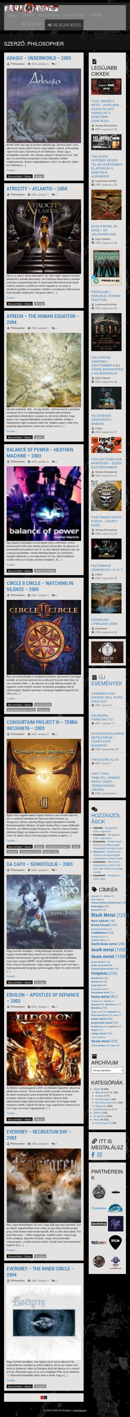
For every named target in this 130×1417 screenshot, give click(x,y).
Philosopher (17, 64)
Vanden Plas (50, 852)
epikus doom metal (101, 965)
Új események (106, 680)
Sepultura (114, 1026)
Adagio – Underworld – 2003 (39, 58)
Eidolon (39, 1119)
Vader (115, 1045)
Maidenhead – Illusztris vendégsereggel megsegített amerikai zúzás (108, 845)
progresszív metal (30, 852)
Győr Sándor (102, 239)
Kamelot (12, 852)
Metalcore (113, 1004)
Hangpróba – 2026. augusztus (106, 829)
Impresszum (79, 1410)
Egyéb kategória (102, 1109)
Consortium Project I (58, 846)
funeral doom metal (105, 968)
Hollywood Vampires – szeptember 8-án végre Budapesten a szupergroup (107, 365)
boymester (101, 628)
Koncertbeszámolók (105, 1102)
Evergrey (40, 1256)
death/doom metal (108, 944)
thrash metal (104, 1041)
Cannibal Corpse (99, 937)
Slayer (97, 1030)
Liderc (99, 428)
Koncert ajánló (103, 1099)
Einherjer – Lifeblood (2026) (104, 621)
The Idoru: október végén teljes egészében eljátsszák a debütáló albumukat (106, 166)
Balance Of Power (45, 571)
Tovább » (12, 170)
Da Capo (40, 982)
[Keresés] (32, 24)
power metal (102, 1018)
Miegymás (100, 1106)
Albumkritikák (15, 176)
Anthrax (109, 896)
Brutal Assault (104, 925)
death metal (109, 950)
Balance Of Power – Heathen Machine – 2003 (40, 453)
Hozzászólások (106, 818)
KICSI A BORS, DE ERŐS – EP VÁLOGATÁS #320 (104, 230)
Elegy (76, 846)
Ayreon (39, 437)
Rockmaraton (99, 1026)
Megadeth (97, 1004)
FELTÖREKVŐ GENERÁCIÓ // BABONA (101, 419)
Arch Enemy (97, 899)
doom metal (109, 956)
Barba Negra (100, 906)
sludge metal (101, 1033)
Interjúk (99, 1095)
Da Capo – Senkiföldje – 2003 (40, 864)
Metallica (99, 1008)
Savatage (43, 710)
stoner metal (98, 1037)
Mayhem (109, 1001)
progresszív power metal (21, 710)
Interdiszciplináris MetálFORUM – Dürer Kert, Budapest (107, 739)
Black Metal (110, 915)
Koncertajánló (102, 1123)
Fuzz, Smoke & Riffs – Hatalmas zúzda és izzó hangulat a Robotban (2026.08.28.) (105, 111)
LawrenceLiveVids (106, 181)
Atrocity (39, 304)
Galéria (97, 1112)
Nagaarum (99, 851)
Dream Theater (100, 962)
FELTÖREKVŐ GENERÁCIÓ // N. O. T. (107, 567)
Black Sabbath (103, 921)
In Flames (97, 1001)
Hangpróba (74, 15)
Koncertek (48, 15)
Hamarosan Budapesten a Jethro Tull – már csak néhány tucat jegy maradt (108, 867)
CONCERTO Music (100, 940)
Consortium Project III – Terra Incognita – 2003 (42, 725)
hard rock (98, 985)
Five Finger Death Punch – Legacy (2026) (106, 521)
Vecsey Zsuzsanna (106, 125)
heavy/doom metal (100, 989)
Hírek (12, 16)
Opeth (117, 1015)
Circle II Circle (42, 704)
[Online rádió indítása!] (107, 651)
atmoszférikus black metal (108, 902)
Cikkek (28, 15)
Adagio (39, 176)
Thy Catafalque (100, 1045)
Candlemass (102, 932)
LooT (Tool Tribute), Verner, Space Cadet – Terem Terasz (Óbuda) (106, 781)
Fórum (96, 15)
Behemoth (98, 910)
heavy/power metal (102, 992)
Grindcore (99, 978)
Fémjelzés (104, 973)
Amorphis (97, 896)
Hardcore (99, 981)
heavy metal (104, 997)
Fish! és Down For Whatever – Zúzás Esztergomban (106, 463)
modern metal (99, 1012)
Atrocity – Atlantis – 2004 (37, 189)
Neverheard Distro (101, 1015)
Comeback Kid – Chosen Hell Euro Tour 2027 (106, 697)
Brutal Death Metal (101, 929)
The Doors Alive (105, 759)
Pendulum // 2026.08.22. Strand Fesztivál (106, 295)
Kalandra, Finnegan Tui (102, 717)
